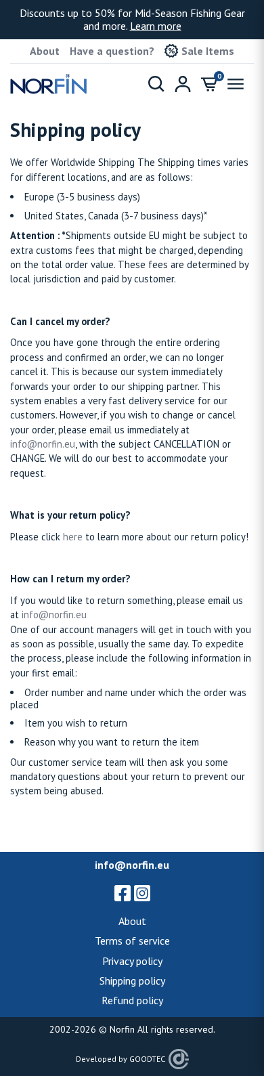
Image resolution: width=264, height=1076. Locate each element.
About (45, 51)
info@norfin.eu (42, 443)
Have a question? (112, 51)
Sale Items (207, 51)
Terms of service (132, 940)
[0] (209, 84)
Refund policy (132, 1000)
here (73, 536)
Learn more (155, 26)
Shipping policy (132, 980)
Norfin (122, 1029)
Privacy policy (132, 961)
